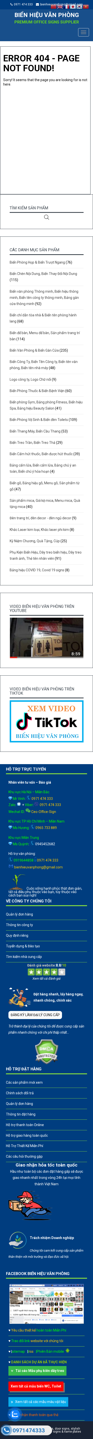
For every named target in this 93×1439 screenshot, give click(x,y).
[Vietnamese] (86, 6)
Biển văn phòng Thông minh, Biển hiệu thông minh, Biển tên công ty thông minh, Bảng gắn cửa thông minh (44, 297)
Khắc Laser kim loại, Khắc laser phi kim (39, 530)
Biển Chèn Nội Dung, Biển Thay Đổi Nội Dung (43, 274)
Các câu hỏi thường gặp (24, 1156)
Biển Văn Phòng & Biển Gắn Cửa (34, 350)
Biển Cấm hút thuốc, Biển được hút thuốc (41, 454)
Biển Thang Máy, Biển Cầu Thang (35, 431)
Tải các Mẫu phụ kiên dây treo (39, 1371)
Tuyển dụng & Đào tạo (23, 946)
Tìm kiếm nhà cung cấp (24, 957)
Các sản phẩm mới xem (24, 1082)
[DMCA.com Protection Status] (46, 1063)
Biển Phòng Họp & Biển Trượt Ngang (37, 262)
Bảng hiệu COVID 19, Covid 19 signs (37, 570)
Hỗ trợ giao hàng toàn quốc (27, 1135)
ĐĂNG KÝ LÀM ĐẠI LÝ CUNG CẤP (35, 1015)
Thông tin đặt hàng (20, 1114)
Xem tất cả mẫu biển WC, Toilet (36, 1386)
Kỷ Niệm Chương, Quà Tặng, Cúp (35, 541)
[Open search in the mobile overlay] (46, 217)
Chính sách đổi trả (20, 1093)
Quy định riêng (17, 935)
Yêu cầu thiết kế (38, 1330)
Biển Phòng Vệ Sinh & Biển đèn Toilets (39, 420)
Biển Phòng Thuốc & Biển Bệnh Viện (37, 391)
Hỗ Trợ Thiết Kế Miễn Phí (24, 1146)
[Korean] (79, 6)
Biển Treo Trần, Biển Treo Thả (32, 443)
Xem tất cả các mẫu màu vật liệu (40, 1402)
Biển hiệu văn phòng (46, 15)
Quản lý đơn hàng (19, 914)
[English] (60, 6)
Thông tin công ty (19, 925)
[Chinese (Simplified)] (54, 6)
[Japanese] (73, 6)
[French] (66, 6)
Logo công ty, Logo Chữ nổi (30, 379)
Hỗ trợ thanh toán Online (25, 1125)
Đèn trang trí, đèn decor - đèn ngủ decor (40, 518)
